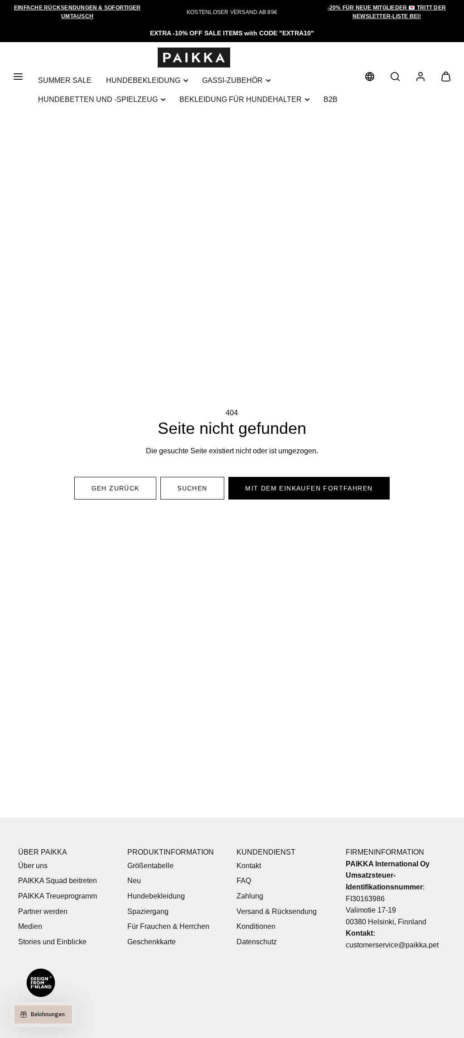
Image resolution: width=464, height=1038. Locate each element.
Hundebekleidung (143, 80)
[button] (18, 76)
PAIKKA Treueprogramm (57, 896)
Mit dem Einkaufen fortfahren (308, 488)
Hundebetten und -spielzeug (98, 99)
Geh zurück (116, 488)
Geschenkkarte (151, 942)
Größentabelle (150, 866)
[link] (370, 76)
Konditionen (256, 926)
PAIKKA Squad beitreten (57, 880)
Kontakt (249, 866)
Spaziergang (148, 911)
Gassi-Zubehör (232, 80)
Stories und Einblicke (52, 942)
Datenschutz (257, 942)
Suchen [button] (192, 488)
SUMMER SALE (65, 80)
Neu (134, 880)
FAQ (244, 880)
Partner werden (43, 911)
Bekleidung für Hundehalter (240, 99)
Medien (30, 926)
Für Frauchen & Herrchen (168, 926)
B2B (331, 99)
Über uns (33, 866)
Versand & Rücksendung (277, 911)
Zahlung (250, 896)
